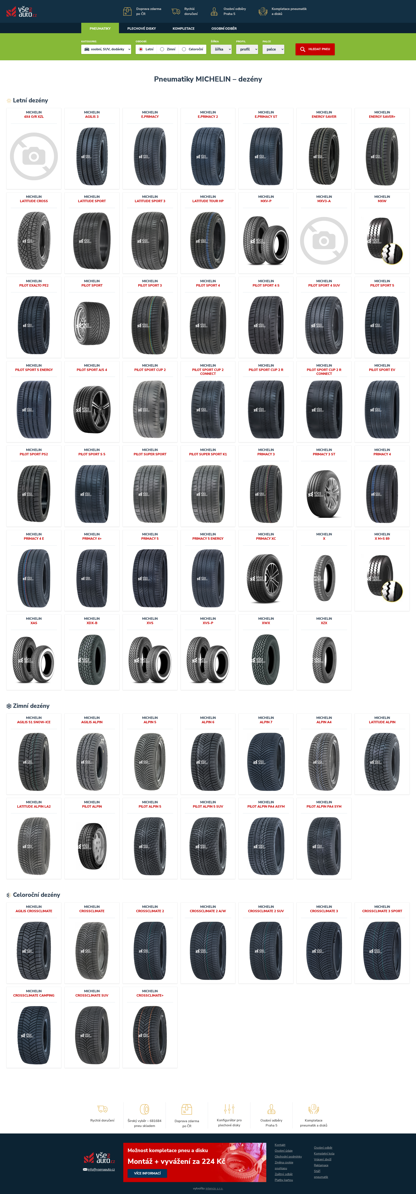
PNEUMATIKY (100, 28)
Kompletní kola (324, 1153)
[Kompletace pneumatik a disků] (284, 11)
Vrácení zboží (322, 1159)
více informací (194, 1162)
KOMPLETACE (184, 28)
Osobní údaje (283, 1151)
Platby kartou (284, 1180)
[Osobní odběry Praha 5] (231, 11)
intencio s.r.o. (214, 1188)
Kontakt (280, 1145)
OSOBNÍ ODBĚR (224, 28)
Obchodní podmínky (288, 1157)
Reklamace (321, 1165)
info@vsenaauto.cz (101, 1169)
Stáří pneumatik (321, 1174)
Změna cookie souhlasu (284, 1165)
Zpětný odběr (284, 1174)
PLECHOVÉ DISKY (141, 28)
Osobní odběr (323, 1148)
